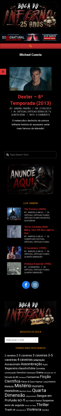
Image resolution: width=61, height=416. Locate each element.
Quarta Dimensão (33, 257)
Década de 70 (50, 373)
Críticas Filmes (41, 215)
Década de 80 (11, 377)
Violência (34, 409)
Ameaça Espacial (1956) (37, 263)
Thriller (43, 404)
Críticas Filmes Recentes (37, 218)
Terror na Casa (30, 406)
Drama (39, 372)
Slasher (38, 400)
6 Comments (43, 115)
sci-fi (21, 400)
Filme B (25, 381)
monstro (38, 386)
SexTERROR (29, 220)
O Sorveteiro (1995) (35, 248)
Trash (8, 409)
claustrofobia (26, 368)
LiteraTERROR (49, 382)
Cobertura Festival (34, 239)
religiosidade (31, 396)
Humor (39, 381)
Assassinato (12, 364)
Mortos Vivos (25, 391)
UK (14, 409)
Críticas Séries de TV (39, 111)
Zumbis (45, 410)
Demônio (21, 372)
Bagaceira (11, 368)
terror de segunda (14, 405)
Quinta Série (18, 115)
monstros (12, 391)
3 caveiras (40, 355)
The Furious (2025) (35, 209)
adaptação (39, 359)
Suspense (48, 400)
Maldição (9, 386)
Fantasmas (33, 377)
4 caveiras (25, 360)
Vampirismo (21, 410)
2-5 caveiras (24, 355)
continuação (10, 373)
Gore (32, 381)
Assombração (31, 364)
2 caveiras (10, 355)
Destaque (31, 373)
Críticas (21, 111)
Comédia (40, 368)
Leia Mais (30, 134)
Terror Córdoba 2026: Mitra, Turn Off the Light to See (39, 230)
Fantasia (22, 377)
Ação (45, 364)
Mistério (23, 385)
